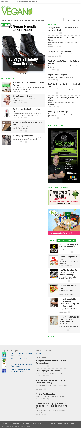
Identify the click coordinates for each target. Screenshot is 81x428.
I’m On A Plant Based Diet (67, 286)
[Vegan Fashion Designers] (7, 105)
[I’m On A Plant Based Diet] (54, 293)
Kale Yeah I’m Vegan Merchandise (27, 1)
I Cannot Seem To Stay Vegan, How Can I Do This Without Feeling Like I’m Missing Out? (69, 302)
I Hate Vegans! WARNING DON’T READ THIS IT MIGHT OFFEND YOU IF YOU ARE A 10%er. (69, 320)
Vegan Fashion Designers (22, 96)
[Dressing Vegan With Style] (7, 144)
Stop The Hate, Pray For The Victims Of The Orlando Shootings (68, 272)
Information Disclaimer (34, 423)
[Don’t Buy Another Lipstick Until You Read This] (7, 118)
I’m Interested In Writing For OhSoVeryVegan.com (61, 423)
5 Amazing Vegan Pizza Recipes (68, 257)
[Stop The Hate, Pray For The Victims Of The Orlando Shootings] (54, 278)
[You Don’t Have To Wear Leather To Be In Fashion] (7, 92)
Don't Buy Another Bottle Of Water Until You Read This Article (21, 370)
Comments (71, 240)
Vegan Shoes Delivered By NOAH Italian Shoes (28, 123)
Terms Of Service (18, 423)
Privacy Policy (5, 423)
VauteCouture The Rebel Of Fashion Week (62, 39)
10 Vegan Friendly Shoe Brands (23, 61)
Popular (61, 240)
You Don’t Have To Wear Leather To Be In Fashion (28, 84)
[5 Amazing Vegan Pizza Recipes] (54, 265)
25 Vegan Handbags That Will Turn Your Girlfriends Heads (63, 29)
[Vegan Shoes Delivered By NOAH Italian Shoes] (7, 131)
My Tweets (39, 353)
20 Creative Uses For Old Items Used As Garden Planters (21, 354)
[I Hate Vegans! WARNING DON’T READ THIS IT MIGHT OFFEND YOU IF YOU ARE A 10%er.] (54, 325)
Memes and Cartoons (7, 1)
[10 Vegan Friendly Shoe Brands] (23, 48)
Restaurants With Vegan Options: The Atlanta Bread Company (23, 19)
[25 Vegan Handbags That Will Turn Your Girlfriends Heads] (54, 252)
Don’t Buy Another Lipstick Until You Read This (28, 110)
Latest (52, 240)
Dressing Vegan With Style (23, 135)
